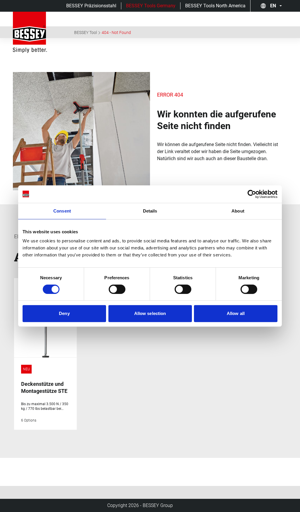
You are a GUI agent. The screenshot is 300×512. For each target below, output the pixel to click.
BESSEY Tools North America (215, 5)
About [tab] (237, 210)
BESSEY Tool (85, 32)
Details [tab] (150, 210)
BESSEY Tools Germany (150, 5)
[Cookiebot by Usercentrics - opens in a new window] (251, 194)
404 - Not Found (116, 32)
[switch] (117, 289)
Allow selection (150, 313)
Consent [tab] (62, 210)
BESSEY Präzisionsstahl (91, 5)
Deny (64, 313)
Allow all (236, 313)
